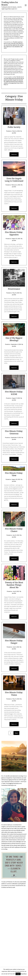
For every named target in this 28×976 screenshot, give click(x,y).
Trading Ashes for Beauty (9, 3)
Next (16, 733)
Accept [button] (18, 973)
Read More (24, 973)
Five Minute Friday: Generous (14, 432)
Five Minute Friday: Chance (14, 530)
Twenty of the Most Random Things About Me (14, 585)
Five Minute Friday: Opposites (14, 233)
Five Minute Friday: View (14, 474)
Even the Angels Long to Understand (14, 179)
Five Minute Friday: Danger (14, 641)
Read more (14, 154)
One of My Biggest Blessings (14, 339)
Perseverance (14, 289)
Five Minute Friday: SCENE (14, 393)
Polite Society (14, 127)
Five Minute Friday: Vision (14, 693)
